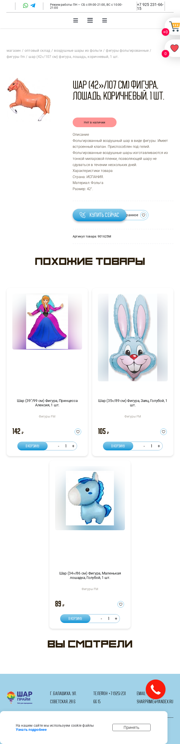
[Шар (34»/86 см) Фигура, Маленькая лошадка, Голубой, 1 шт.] (90, 514)
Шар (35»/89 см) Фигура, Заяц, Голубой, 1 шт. (132, 402)
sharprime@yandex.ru (155, 701)
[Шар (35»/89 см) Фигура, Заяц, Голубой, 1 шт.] (132, 342)
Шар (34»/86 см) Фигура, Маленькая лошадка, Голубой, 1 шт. (90, 575)
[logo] (19, 693)
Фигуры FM (47, 416)
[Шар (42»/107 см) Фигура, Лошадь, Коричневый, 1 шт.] (29, 99)
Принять (131, 727)
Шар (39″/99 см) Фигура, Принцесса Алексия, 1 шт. (47, 402)
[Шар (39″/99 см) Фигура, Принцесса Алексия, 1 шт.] (47, 342)
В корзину (32, 446)
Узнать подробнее (31, 730)
